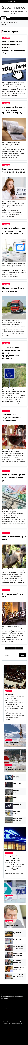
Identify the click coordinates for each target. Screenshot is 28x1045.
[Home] (3, 18)
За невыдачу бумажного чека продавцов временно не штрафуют (13, 110)
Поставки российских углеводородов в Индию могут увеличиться (18, 777)
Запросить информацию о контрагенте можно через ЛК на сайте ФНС (13, 231)
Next (19, 648)
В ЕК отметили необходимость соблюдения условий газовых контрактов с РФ (14, 695)
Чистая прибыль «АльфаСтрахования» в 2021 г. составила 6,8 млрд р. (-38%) (18, 947)
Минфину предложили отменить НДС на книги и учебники (18, 798)
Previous (10, 648)
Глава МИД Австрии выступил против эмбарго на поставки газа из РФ (14, 768)
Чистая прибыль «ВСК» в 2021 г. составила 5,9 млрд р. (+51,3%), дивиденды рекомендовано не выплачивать (14, 857)
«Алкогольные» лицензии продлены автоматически (11, 418)
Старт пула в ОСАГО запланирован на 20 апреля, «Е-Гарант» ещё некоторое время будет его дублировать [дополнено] (18, 940)
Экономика (8, 691)
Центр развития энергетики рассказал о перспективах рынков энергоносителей (14, 743)
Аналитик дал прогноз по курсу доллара (18, 784)
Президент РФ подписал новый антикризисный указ (13, 478)
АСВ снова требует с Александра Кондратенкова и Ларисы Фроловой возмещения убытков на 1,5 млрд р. (14, 924)
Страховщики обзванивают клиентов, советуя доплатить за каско (17, 933)
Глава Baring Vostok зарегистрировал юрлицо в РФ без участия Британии (18, 805)
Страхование (9, 853)
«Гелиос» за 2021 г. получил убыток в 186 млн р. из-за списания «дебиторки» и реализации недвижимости (18, 975)
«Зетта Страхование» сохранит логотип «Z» (14, 899)
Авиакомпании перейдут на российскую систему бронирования (17, 819)
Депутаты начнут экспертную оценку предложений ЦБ (18, 968)
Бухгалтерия (6, 37)
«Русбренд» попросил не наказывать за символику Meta (18, 812)
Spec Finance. (14, 7)
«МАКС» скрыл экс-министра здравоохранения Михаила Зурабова (18, 954)
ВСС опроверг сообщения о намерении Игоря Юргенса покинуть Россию (18, 961)
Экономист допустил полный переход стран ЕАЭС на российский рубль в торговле (18, 791)
